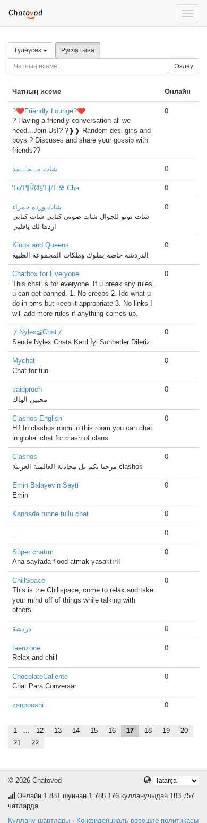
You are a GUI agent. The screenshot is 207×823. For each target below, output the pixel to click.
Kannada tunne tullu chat (50, 514)
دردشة (21, 629)
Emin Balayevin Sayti (45, 485)
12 (40, 730)
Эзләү (184, 66)
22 (35, 743)
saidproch (27, 389)
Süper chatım (33, 552)
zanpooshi (28, 705)
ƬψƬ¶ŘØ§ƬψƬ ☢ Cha (45, 188)
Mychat (23, 361)
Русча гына (77, 50)
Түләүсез (28, 50)
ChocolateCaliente (40, 676)
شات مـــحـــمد (34, 169)
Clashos (24, 457)
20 (184, 730)
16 (112, 730)
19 (166, 730)
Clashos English (37, 418)
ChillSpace (28, 581)
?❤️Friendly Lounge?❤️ (48, 111)
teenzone (26, 648)
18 (148, 730)
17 (130, 730)
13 (58, 730)
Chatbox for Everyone (45, 274)
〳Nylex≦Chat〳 (38, 332)
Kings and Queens (40, 245)
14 (76, 730)
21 (17, 743)
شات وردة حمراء (37, 207)
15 (94, 730)
